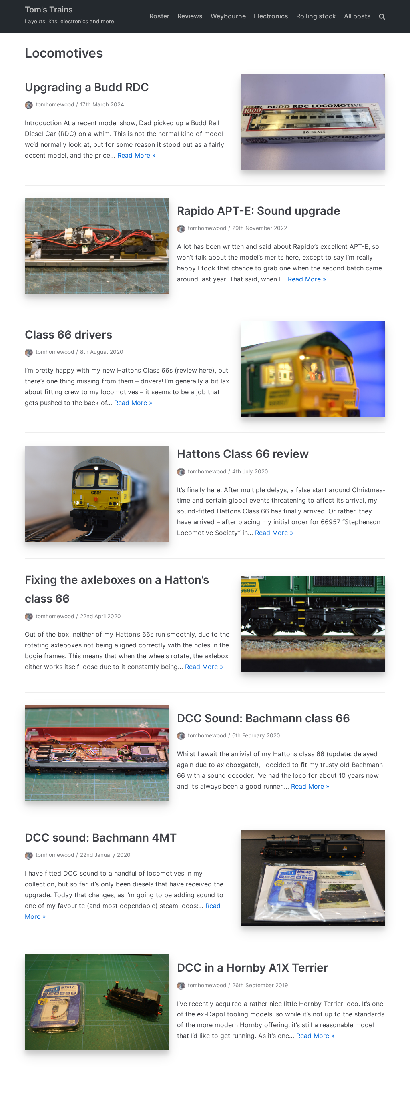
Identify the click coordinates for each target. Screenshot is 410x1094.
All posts (357, 16)
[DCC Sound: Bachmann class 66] (97, 798)
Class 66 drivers (68, 334)
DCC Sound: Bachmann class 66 (263, 718)
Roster (159, 16)
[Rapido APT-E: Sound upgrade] (97, 291)
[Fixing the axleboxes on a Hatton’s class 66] (313, 669)
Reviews (190, 16)
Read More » (136, 155)
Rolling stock (316, 16)
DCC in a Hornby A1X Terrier (252, 967)
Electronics (271, 16)
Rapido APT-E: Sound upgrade (258, 211)
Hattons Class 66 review (243, 454)
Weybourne (228, 16)
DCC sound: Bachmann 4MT (101, 837)
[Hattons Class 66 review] (97, 539)
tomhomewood (55, 104)
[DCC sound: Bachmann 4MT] (313, 923)
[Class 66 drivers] (313, 415)
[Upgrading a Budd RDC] (313, 168)
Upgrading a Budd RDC (87, 87)
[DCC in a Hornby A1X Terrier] (97, 1048)
